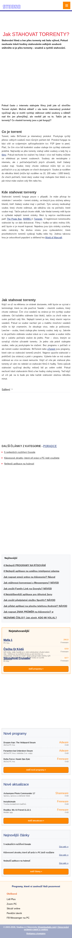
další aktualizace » (36, 821)
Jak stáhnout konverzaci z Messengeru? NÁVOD (31, 582)
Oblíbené (12, 893)
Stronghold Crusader (17, 658)
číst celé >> (63, 847)
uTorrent (51, 349)
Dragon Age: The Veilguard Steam (20, 742)
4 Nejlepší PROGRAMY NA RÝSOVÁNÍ (25, 565)
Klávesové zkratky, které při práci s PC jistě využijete (31, 458)
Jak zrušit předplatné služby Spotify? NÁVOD (29, 600)
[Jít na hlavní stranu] (12, 8)
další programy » (36, 669)
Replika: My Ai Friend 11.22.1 (17, 810)
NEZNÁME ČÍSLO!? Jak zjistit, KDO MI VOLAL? (30, 617)
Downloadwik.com (47, 927)
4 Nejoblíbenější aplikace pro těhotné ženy (28, 594)
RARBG (27, 219)
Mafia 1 (8, 640)
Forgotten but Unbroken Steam (18, 751)
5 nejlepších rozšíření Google (19, 452)
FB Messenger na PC (18, 917)
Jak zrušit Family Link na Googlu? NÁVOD (28, 588)
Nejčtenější (11, 558)
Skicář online (13, 908)
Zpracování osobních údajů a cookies (46, 928)
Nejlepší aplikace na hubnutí (19, 463)
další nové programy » (36, 770)
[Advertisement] (36, 16)
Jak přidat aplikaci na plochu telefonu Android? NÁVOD (35, 606)
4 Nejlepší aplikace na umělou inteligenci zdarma (31, 571)
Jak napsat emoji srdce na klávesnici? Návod (29, 577)
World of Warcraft (53, 237)
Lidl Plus (11, 899)
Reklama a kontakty (36, 933)
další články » (36, 871)
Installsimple (10, 802)
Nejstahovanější (19, 631)
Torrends (38, 219)
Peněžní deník (14, 913)
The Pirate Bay (14, 219)
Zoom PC (12, 904)
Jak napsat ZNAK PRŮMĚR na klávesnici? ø (28, 611)
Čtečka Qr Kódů (14, 649)
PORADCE (50, 446)
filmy (4, 155)
